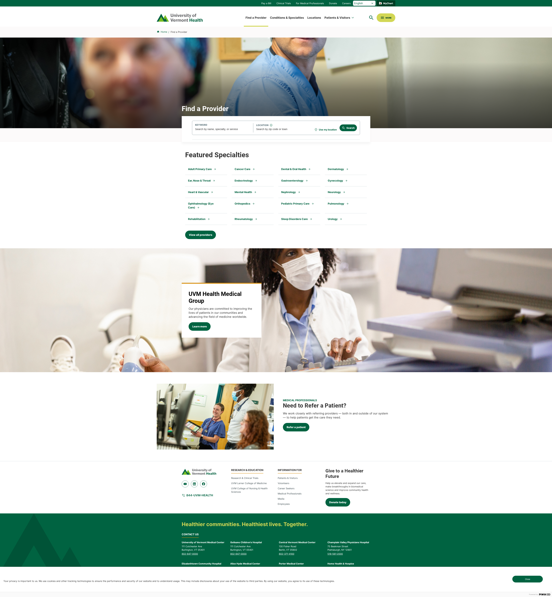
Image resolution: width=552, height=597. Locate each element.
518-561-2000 (335, 553)
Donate (333, 3)
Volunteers (283, 483)
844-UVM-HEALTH (199, 495)
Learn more (199, 326)
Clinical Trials (283, 3)
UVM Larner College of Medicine (249, 483)
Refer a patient (296, 427)
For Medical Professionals (310, 3)
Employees (284, 503)
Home (164, 31)
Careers (346, 3)
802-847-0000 (190, 553)
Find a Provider (256, 17)
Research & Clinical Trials (244, 478)
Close (527, 579)
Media (281, 498)
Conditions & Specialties (287, 17)
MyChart (388, 3)
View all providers (200, 234)
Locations (314, 17)
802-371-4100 (286, 553)
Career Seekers (286, 488)
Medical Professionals (289, 493)
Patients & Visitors (337, 17)
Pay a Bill (266, 3)
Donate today (337, 502)
